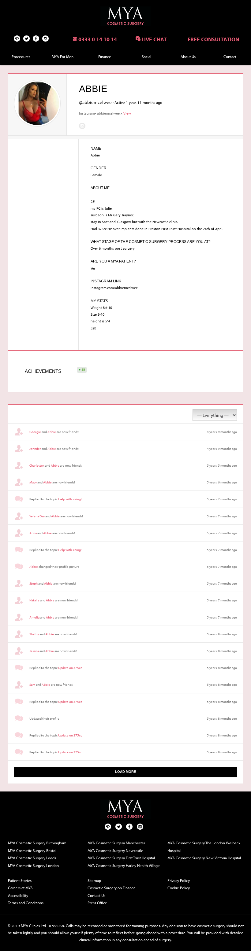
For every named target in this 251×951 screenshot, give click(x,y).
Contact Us (96, 895)
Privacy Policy (178, 880)
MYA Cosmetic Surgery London (33, 865)
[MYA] (125, 16)
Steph (33, 583)
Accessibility (18, 895)
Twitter (26, 38)
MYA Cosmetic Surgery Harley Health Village (124, 865)
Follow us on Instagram (45, 38)
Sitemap (94, 880)
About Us (188, 56)
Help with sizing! (70, 499)
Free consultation (213, 39)
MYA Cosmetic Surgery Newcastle (115, 850)
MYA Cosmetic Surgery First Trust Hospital (121, 857)
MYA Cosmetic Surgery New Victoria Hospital (204, 857)
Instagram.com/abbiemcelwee (82, 126)
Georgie (35, 432)
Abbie (51, 432)
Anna (33, 533)
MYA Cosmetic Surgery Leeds (32, 857)
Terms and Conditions (25, 902)
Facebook (36, 38)
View (127, 113)
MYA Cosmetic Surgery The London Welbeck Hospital (203, 846)
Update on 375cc (70, 668)
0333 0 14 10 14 (97, 39)
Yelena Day (37, 516)
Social (146, 56)
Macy (33, 482)
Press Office (97, 902)
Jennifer (35, 448)
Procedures (21, 56)
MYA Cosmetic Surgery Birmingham (37, 842)
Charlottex (36, 465)
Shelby (34, 634)
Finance (104, 56)
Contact (229, 56)
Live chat (154, 39)
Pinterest (17, 38)
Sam (32, 684)
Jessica (34, 651)
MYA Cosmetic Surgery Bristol (32, 850)
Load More (125, 771)
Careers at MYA (20, 887)
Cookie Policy (178, 887)
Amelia (34, 617)
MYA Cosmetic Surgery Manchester (116, 842)
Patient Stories (20, 880)
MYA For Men (62, 56)
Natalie (34, 600)
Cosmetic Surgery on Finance (112, 887)
